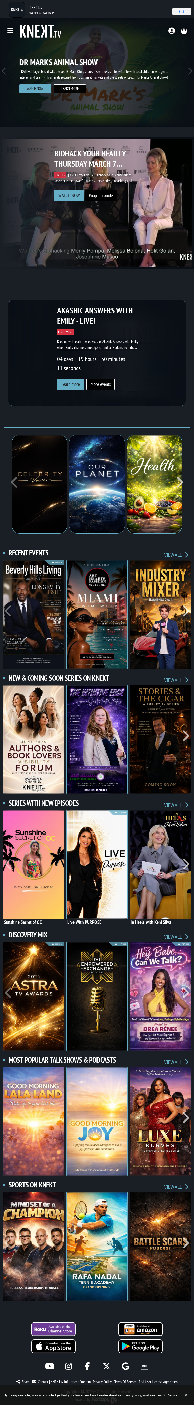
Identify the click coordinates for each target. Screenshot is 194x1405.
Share (26, 1381)
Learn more (70, 88)
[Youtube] (50, 1366)
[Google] (125, 1366)
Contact (43, 1381)
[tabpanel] (97, 72)
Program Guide (101, 195)
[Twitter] (106, 1366)
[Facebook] (87, 1366)
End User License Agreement (159, 1381)
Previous (4, 72)
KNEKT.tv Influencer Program (71, 1381)
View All (173, 555)
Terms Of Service (125, 1381)
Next (190, 72)
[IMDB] (144, 1366)
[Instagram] (69, 1366)
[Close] (3, 10)
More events (101, 384)
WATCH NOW (35, 88)
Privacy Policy (102, 1381)
